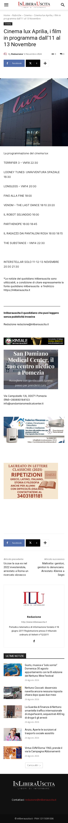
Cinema (28, 15)
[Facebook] (34, 640)
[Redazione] (6, 54)
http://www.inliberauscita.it (34, 622)
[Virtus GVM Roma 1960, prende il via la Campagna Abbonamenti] (13, 752)
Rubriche (16, 15)
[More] (45, 63)
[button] (6, 5)
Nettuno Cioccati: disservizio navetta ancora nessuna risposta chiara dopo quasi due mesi (43, 691)
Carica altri (32, 765)
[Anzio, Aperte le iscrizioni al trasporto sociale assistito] (13, 734)
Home (7, 15)
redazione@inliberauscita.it (40, 799)
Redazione (17, 54)
